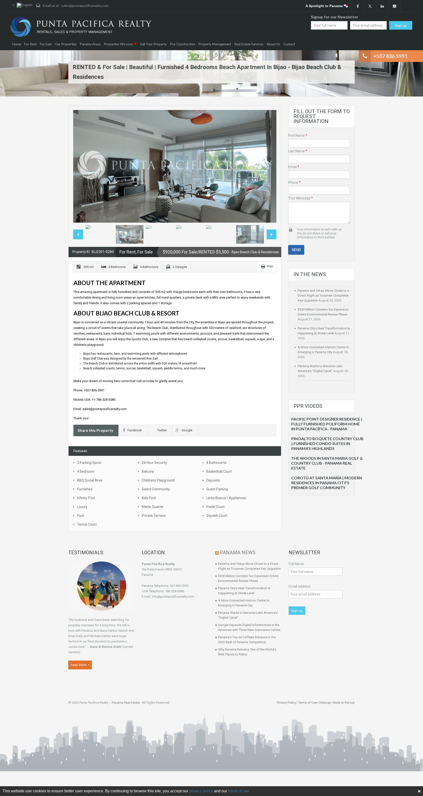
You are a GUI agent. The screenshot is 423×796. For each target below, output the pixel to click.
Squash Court (216, 516)
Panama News (238, 552)
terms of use (238, 791)
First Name (297, 135)
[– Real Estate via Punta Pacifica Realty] (81, 27)
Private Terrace (153, 516)
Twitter (162, 430)
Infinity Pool (86, 498)
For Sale (46, 44)
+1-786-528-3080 (103, 399)
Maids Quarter (153, 507)
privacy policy (201, 791)
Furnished (84, 489)
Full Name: (297, 564)
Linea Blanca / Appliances (226, 498)
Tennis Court (87, 524)
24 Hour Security (154, 463)
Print (270, 266)
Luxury (82, 507)
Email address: (300, 586)
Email (293, 167)
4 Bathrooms (216, 463)
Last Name (297, 151)
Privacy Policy (286, 702)
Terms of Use (307, 702)
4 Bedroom (85, 471)
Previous (82, 166)
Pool (80, 516)
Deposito (213, 480)
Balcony (148, 471)
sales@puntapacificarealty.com (84, 5)
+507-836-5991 (94, 390)
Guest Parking (217, 489)
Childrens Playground (158, 480)
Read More (79, 665)
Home (16, 44)
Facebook (135, 430)
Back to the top (344, 702)
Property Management (214, 44)
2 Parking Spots (89, 463)
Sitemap (325, 702)
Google (187, 430)
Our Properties (66, 44)
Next (267, 166)
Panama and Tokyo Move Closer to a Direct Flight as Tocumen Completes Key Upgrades (323, 295)
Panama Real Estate (126, 702)
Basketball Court (219, 471)
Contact (289, 44)
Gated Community (156, 489)
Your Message (300, 198)
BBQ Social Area (89, 480)
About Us (273, 44)
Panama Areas (90, 44)
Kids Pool (149, 498)
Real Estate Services (248, 44)
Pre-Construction (182, 44)
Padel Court (215, 507)
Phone (294, 182)
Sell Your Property (153, 44)
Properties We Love (118, 44)
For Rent (30, 44)
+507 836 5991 (390, 56)
